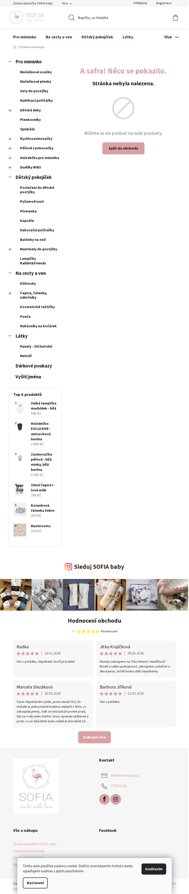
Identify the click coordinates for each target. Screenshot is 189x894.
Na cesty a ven (30, 273)
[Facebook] (104, 799)
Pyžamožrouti (32, 201)
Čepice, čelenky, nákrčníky (33, 295)
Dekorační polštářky (37, 230)
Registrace (163, 3)
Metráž (26, 355)
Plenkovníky (30, 119)
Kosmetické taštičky (37, 306)
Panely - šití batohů (36, 346)
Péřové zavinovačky (36, 148)
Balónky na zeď (32, 239)
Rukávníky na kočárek (38, 326)
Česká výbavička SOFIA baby (33, 3)
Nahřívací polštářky (36, 100)
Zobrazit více (94, 737)
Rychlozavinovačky (36, 138)
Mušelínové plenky (35, 81)
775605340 (118, 786)
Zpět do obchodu (123, 148)
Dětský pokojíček (33, 177)
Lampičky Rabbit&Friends (33, 261)
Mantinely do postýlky (38, 249)
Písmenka (28, 211)
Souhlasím (154, 869)
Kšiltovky (28, 283)
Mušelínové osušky (36, 72)
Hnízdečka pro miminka (39, 157)
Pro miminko (28, 61)
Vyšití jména (28, 377)
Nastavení (35, 882)
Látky (21, 336)
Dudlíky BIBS (30, 167)
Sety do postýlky (34, 91)
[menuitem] (25, 37)
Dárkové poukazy (33, 366)
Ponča (25, 316)
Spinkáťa (27, 129)
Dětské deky (30, 110)
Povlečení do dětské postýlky (37, 190)
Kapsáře (27, 220)
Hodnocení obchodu (94, 620)
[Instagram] (115, 799)
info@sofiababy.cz (124, 775)
